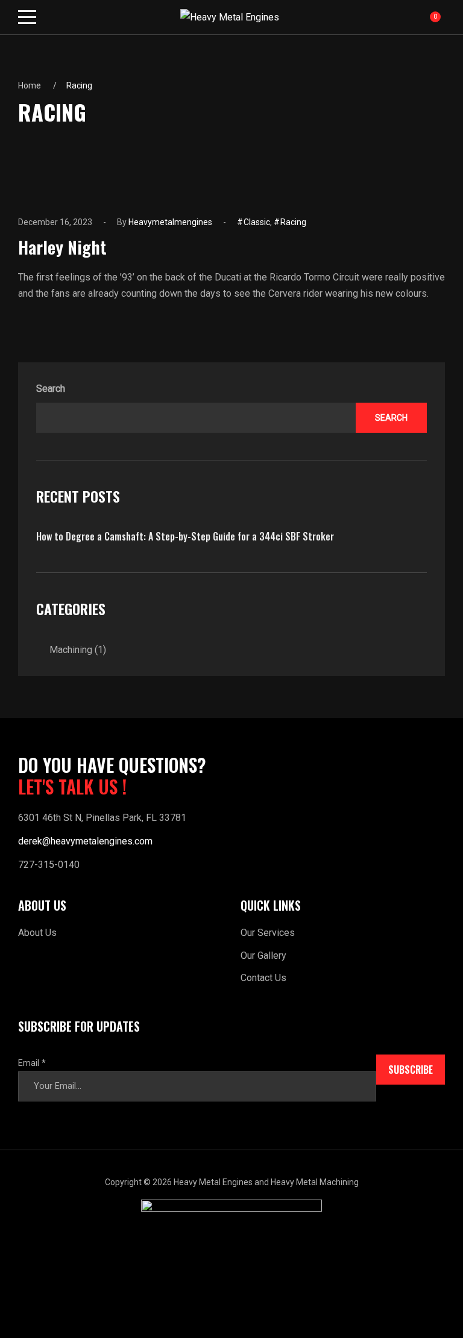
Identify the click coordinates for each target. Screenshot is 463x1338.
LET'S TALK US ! (72, 787)
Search (50, 388)
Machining (70, 649)
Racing (293, 222)
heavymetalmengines (170, 222)
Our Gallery (263, 955)
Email (32, 1063)
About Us (37, 932)
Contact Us (263, 977)
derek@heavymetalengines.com (85, 841)
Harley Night (62, 246)
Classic (257, 222)
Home (29, 85)
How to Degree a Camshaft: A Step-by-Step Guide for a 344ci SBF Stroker (185, 536)
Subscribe (410, 1069)
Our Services (268, 932)
